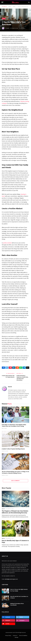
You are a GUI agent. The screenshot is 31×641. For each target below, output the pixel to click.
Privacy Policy (8, 635)
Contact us (15, 635)
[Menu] (2, 2)
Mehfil (7, 28)
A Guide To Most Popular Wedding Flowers (13, 449)
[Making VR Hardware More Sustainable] (5, 605)
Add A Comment (15, 480)
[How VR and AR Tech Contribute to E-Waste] (5, 598)
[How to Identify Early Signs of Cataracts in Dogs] (15, 528)
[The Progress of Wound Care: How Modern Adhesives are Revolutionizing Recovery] (15, 499)
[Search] (29, 2)
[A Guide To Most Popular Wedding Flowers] (15, 439)
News (4, 18)
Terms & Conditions (23, 635)
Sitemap (16, 637)
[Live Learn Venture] (15, 2)
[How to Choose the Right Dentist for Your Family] (5, 591)
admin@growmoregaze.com (11, 579)
